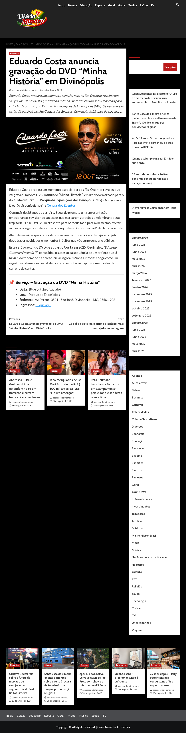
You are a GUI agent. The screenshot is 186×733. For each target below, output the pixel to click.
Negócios (138, 564)
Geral (111, 5)
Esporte (100, 5)
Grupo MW (139, 492)
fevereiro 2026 (141, 280)
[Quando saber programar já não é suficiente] (128, 658)
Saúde (144, 5)
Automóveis (139, 382)
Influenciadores (142, 499)
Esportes (137, 462)
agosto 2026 (140, 237)
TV (152, 5)
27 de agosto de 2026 (162, 693)
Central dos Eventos (61, 205)
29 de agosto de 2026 (21, 701)
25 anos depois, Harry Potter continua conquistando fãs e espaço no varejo (150, 179)
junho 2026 (139, 251)
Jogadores (138, 513)
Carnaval (137, 404)
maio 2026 (138, 258)
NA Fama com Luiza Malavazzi (150, 557)
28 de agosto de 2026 (57, 701)
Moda (121, 5)
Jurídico (137, 521)
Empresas (138, 448)
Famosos (14, 53)
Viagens (137, 630)
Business (137, 397)
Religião (137, 586)
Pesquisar (138, 53)
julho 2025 (138, 329)
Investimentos (141, 506)
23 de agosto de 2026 (21, 405)
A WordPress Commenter (148, 207)
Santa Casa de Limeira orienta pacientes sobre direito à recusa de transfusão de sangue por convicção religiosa (154, 120)
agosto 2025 (140, 322)
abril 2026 (138, 265)
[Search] (177, 4)
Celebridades (140, 412)
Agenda (137, 375)
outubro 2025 (140, 308)
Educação (86, 5)
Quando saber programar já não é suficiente (153, 160)
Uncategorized (141, 622)
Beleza (72, 5)
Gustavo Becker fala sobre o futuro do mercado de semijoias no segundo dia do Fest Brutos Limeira (154, 98)
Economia (138, 433)
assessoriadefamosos (23, 90)
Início (61, 5)
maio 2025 (138, 343)
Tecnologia (139, 601)
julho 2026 (138, 244)
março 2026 (139, 273)
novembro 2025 (142, 301)
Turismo (137, 608)
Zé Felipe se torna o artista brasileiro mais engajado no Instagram (96, 323)
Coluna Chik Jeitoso (144, 419)
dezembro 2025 (142, 294)
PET (134, 579)
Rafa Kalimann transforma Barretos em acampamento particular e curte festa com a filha (106, 388)
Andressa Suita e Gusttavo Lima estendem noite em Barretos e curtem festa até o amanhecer (24, 388)
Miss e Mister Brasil (144, 535)
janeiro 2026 (140, 287)
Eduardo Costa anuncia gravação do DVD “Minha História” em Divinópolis (36, 323)
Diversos (137, 426)
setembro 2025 (141, 315)
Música (132, 5)
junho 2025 (139, 336)
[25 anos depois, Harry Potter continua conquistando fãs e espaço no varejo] (163, 658)
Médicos (137, 528)
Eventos (137, 470)
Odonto (137, 571)
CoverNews (104, 727)
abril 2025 (138, 351)
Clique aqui (43, 305)
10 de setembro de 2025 (50, 90)
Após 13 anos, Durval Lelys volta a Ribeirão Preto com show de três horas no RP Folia (153, 143)
